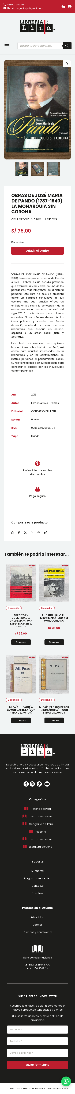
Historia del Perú (41, 809)
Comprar (21, 642)
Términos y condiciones (37, 932)
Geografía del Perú (41, 824)
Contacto (38, 886)
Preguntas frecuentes (37, 878)
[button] (67, 63)
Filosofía (41, 831)
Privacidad (37, 917)
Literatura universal (40, 816)
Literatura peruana (40, 847)
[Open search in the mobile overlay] (44, 45)
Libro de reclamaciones (37, 957)
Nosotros (37, 893)
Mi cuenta (37, 871)
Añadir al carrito (37, 251)
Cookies (37, 924)
